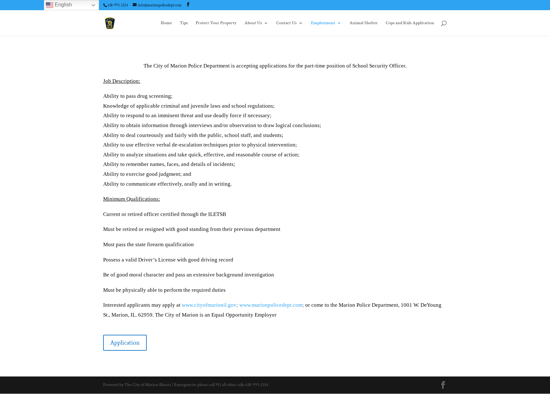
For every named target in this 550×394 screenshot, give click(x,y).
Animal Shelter (363, 23)
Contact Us (286, 23)
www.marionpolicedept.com (270, 305)
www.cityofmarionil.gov (209, 305)
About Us (253, 23)
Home (166, 23)
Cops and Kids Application (410, 23)
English (62, 4)
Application (125, 343)
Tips (184, 23)
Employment (323, 23)
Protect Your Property (216, 23)
